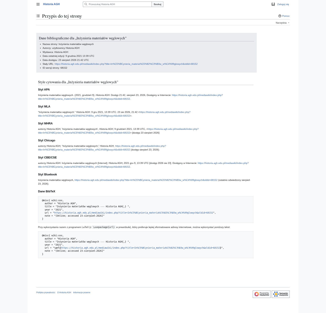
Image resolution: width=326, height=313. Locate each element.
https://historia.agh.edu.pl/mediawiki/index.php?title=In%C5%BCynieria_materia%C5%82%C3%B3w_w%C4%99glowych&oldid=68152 (126, 64)
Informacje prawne (81, 292)
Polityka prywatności (45, 292)
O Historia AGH (64, 292)
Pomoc (286, 16)
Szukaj (157, 4)
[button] (38, 4)
